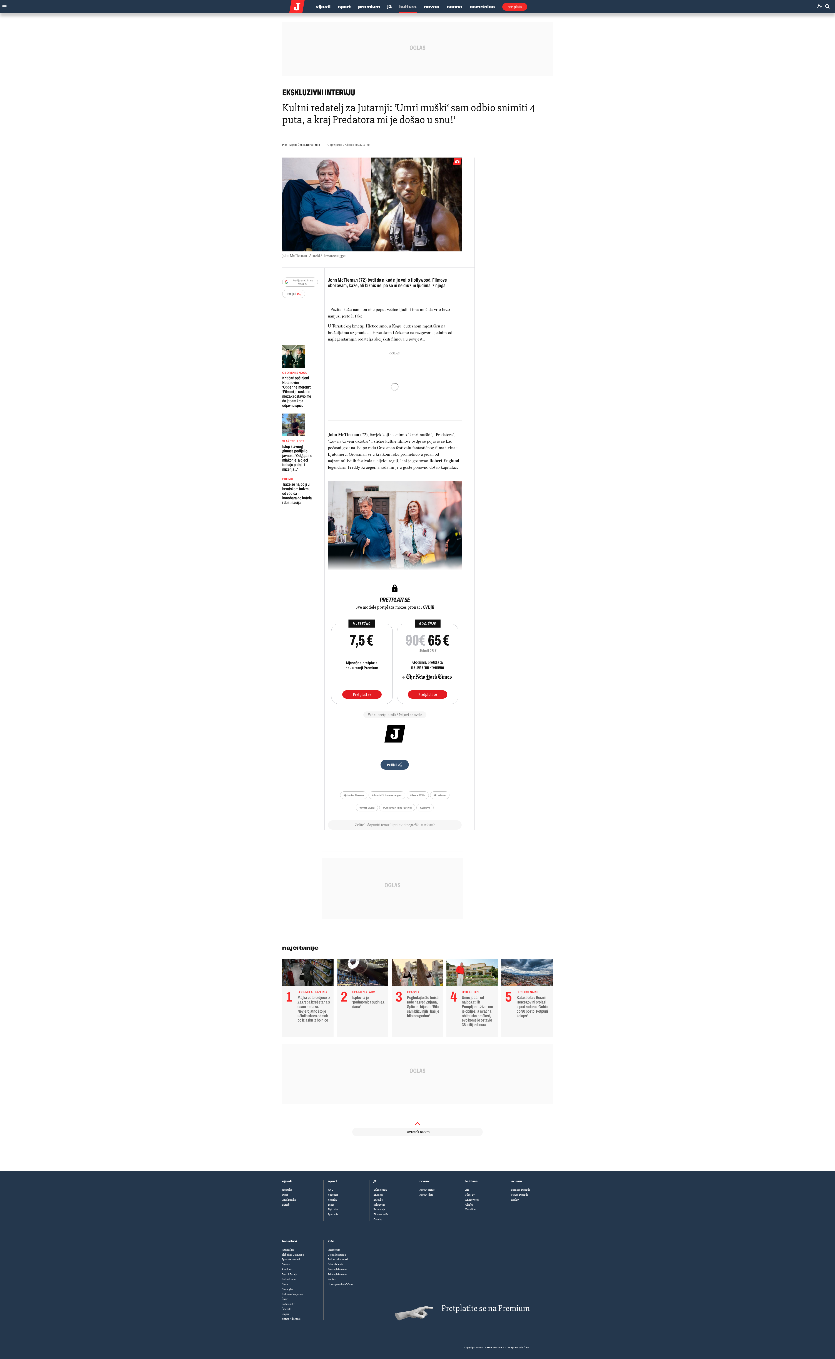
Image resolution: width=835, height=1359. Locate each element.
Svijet (285, 1194)
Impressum (334, 1249)
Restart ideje (426, 1194)
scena (517, 1181)
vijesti (287, 1181)
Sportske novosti (291, 1259)
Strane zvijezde (519, 1194)
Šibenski (286, 1309)
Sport (344, 7)
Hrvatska (287, 1189)
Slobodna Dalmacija (293, 1254)
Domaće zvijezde (520, 1189)
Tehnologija (380, 1189)
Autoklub (287, 1269)
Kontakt (332, 1279)
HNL (330, 1189)
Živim (285, 1299)
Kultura (408, 7)
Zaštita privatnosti (338, 1259)
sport (332, 1181)
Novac (432, 7)
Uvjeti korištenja (337, 1254)
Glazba (469, 1204)
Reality (515, 1199)
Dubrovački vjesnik (292, 1294)
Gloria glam (288, 1289)
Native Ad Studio (291, 1319)
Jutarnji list (288, 1249)
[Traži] (827, 6)
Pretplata (515, 6)
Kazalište (470, 1209)
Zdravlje (378, 1199)
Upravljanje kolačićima (340, 1284)
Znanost (378, 1194)
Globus (286, 1264)
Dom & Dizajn (289, 1274)
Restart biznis (426, 1189)
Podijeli (291, 294)
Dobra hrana (289, 1279)
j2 (375, 1181)
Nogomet (333, 1194)
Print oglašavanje (337, 1274)
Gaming (378, 1219)
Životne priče (381, 1214)
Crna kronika (289, 1199)
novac (425, 1181)
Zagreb (286, 1204)
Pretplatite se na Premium (485, 1308)
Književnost (472, 1199)
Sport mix (333, 1214)
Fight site (333, 1209)
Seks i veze (379, 1204)
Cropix (285, 1314)
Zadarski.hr (288, 1304)
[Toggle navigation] (3, 5)
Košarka (332, 1199)
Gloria (285, 1284)
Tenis (331, 1204)
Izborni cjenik (335, 1264)
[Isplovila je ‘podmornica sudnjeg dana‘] (362, 974)
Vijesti (323, 7)
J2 (389, 7)
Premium (369, 7)
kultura (471, 1181)
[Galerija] (372, 204)
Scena (454, 7)
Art (467, 1189)
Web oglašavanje (337, 1269)
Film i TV (470, 1194)
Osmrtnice (482, 7)
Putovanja (379, 1209)
